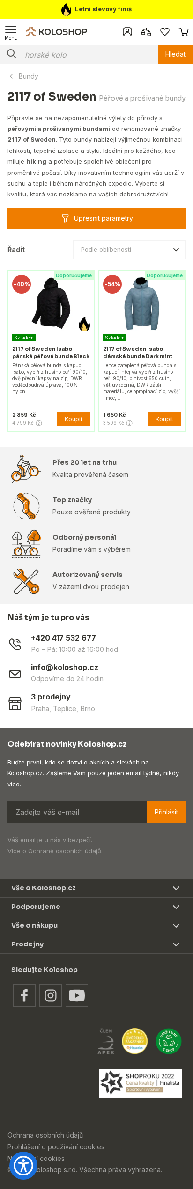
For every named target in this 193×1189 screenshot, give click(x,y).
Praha (40, 709)
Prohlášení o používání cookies (55, 1147)
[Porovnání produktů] (146, 31)
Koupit (73, 419)
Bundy (28, 76)
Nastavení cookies (36, 1158)
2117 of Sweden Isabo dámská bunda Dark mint (137, 352)
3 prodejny (51, 696)
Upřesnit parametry (103, 218)
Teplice (64, 709)
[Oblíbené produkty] (165, 31)
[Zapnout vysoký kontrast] (23, 1166)
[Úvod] (56, 31)
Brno (87, 709)
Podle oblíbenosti (106, 249)
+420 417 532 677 (63, 638)
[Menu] (11, 32)
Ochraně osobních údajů (64, 851)
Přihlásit (166, 812)
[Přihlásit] (127, 31)
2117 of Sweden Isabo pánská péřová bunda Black (50, 352)
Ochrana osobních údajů (45, 1135)
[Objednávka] (183, 31)
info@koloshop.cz (64, 667)
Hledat (175, 54)
